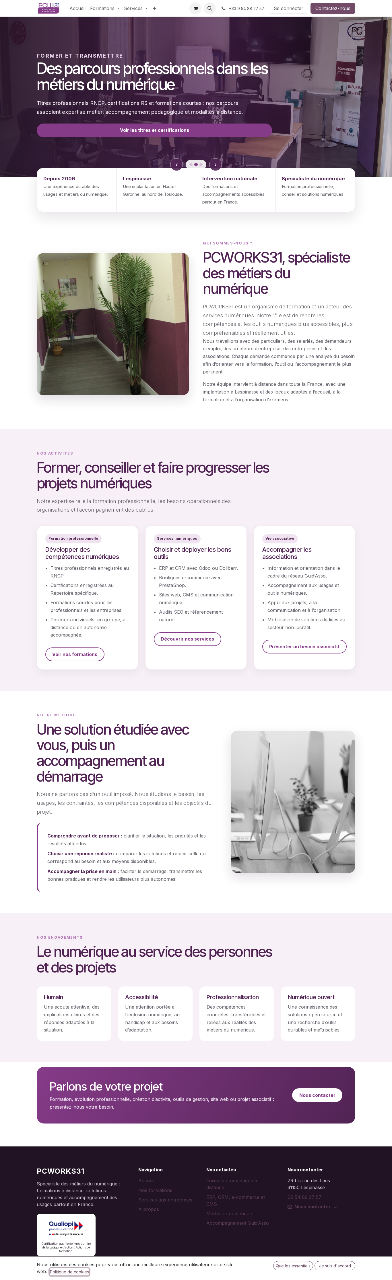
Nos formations (155, 1190)
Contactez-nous (332, 8)
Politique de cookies (69, 1271)
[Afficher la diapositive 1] (190, 164)
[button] (210, 8)
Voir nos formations (74, 654)
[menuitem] (77, 8)
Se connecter (288, 8)
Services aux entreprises (165, 1200)
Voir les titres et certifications (154, 130)
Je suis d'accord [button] (335, 1265)
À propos (148, 1209)
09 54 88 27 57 (304, 1197)
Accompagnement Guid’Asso (237, 1223)
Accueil (146, 1180)
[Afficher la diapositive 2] (196, 165)
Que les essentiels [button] (293, 1265)
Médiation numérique (229, 1213)
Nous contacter (317, 1095)
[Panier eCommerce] (195, 8)
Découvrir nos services (187, 639)
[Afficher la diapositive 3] (200, 164)
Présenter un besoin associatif (304, 646)
